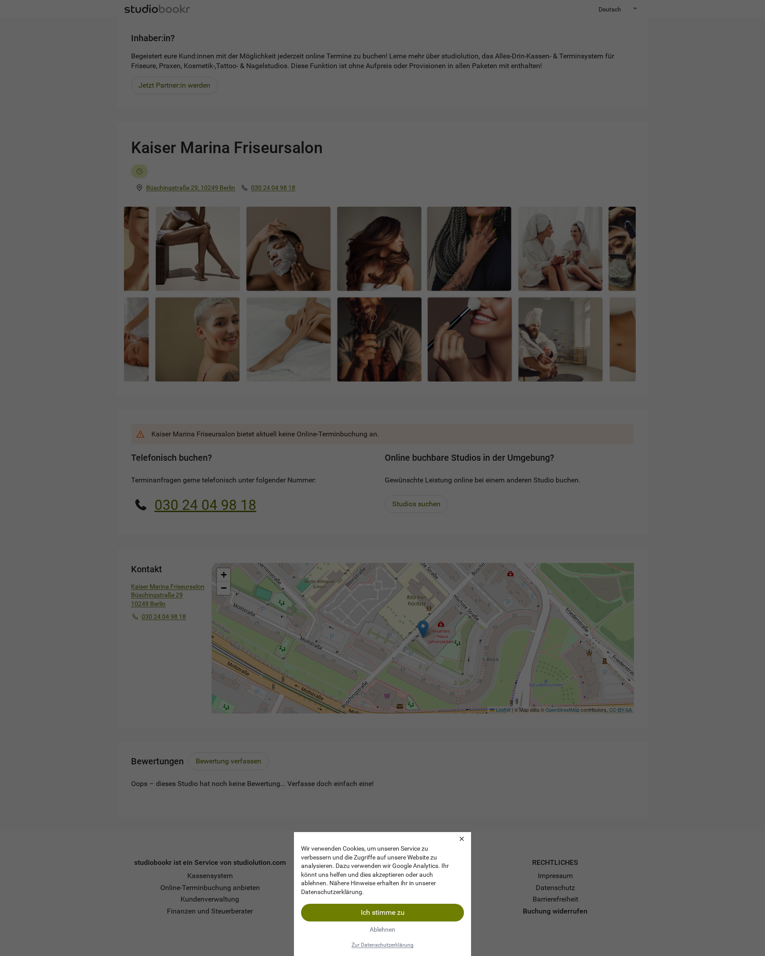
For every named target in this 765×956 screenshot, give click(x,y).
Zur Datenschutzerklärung (382, 945)
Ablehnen (382, 929)
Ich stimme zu (383, 912)
